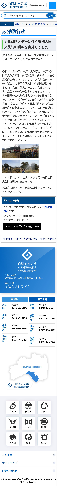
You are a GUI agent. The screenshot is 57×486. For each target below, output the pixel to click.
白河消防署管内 (37, 24)
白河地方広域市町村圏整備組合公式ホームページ (14, 5)
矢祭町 (12, 443)
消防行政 (19, 24)
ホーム (7, 24)
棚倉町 (44, 427)
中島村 (28, 427)
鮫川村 (44, 443)
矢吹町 (28, 411)
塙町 (28, 443)
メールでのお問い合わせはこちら (22, 226)
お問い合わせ (9, 470)
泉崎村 (12, 427)
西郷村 (44, 411)
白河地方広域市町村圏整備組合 (27, 260)
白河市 (12, 411)
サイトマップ (9, 462)
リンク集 (7, 455)
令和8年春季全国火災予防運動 (21, 239)
